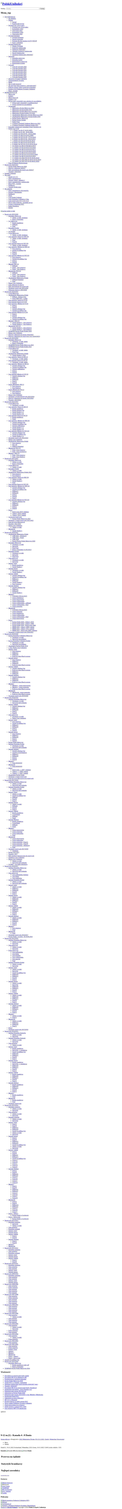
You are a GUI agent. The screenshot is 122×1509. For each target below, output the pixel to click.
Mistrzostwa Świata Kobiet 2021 (22, 110)
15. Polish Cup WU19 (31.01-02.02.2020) (25, 154)
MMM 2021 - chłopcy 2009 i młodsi (23, 627)
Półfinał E (15, 1174)
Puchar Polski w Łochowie (20, 1215)
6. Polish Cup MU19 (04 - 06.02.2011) (24, 139)
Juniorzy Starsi (12, 792)
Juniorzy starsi (12, 563)
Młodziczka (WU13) (14, 271)
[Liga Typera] (5, 1486)
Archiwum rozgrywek (15, 517)
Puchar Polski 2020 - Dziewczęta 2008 (24, 625)
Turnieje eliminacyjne (18, 309)
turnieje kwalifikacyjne (19, 250)
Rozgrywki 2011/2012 (11, 1248)
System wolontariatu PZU (16, 204)
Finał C (14, 498)
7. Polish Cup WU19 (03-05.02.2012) (23, 141)
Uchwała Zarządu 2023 (19, 72)
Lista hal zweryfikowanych (16, 522)
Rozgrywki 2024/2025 (11, 291)
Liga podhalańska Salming (20, 875)
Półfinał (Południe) (18, 279)
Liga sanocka (16, 959)
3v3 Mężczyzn (12, 221)
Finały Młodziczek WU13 (16, 390)
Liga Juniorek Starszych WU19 (17, 360)
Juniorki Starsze (13, 802)
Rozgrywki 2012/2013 (11, 1220)
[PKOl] (18, 1505)
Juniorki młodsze (13, 586)
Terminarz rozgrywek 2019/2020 (18, 696)
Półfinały (15, 224)
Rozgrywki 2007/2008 (11, 1294)
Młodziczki (11, 529)
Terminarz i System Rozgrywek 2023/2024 (21, 396)
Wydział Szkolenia (14, 36)
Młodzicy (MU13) (13, 321)
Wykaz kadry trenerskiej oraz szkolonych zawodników (24, 101)
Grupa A (14, 1160)
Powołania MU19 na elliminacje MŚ (16, 1377)
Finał (13, 226)
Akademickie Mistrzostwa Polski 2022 (20, 472)
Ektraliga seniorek (13, 1117)
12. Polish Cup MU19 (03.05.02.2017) (24, 149)
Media (10, 82)
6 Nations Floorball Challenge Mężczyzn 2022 (26, 123)
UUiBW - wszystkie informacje (17, 864)
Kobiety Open (12, 1349)
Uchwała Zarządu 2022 (19, 73)
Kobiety (10, 96)
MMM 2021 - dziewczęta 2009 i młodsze (24, 630)
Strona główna (5, 1439)
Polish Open (16, 122)
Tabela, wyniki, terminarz (20, 218)
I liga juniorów (12, 1291)
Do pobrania (8, 189)
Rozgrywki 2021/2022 (11, 458)
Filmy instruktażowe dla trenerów (18, 190)
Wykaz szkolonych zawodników (22, 104)
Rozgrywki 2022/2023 (11, 402)
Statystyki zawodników (19, 639)
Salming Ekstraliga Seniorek (16, 1038)
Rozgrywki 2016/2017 (11, 866)
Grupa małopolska (17, 833)
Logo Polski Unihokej (15, 197)
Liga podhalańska (17, 952)
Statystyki (11, 56)
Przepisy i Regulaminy (15, 192)
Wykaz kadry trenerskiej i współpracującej (25, 103)
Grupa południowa (18, 598)
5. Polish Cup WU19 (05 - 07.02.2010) (24, 137)
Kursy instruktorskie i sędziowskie (18, 182)
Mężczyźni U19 (13, 98)
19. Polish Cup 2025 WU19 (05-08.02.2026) (25, 161)
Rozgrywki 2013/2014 (11, 1105)
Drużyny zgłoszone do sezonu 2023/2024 (20, 398)
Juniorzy (11, 1351)
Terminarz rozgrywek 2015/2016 (18, 1029)
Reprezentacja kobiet (18, 63)
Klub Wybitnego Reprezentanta (17, 163)
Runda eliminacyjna (18, 410)
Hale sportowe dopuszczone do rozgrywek (21, 856)
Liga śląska (15, 876)
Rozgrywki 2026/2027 (11, 165)
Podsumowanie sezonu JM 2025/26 (15, 1391)
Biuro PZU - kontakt (14, 184)
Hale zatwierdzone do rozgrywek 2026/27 (21, 170)
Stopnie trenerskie (17, 39)
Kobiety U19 (12, 99)
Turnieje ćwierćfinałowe (19, 752)
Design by (9, 1507)
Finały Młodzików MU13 (16, 384)
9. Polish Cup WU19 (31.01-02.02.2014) (24, 144)
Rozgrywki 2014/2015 (11, 1031)
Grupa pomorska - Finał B (20, 844)
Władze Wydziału (17, 46)
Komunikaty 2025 (17, 29)
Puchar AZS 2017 (13, 852)
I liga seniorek (12, 1268)
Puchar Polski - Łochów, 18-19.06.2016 (20, 936)
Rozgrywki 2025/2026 (11, 214)
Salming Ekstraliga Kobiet (16, 744)
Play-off (14, 445)
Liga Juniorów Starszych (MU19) (18, 236)
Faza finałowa (16, 388)
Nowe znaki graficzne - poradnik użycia (20, 202)
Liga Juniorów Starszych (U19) (17, 300)
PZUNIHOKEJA (10, 17)
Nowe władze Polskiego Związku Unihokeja (18, 1403)
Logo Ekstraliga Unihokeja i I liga (18, 199)
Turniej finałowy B (18, 414)
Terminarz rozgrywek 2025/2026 (18, 288)
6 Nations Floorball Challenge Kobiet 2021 (25, 125)
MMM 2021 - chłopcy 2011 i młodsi (23, 629)
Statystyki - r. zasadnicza (19, 1050)
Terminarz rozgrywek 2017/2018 (18, 849)
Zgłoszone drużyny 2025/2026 (17, 290)
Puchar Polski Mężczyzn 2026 (17, 166)
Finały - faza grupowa (18, 267)
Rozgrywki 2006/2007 (11, 1305)
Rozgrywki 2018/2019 (11, 697)
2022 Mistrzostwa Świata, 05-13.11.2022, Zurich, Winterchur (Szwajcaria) (41, 1439)
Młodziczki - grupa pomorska (21, 692)
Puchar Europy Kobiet (19, 120)
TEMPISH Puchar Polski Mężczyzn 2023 (21, 345)
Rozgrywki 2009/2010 (11, 1274)
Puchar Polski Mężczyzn (15, 742)
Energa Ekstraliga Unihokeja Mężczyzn (20, 635)
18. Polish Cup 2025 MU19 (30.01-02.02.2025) (26, 159)
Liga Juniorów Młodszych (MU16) (19, 247)
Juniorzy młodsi (13, 574)
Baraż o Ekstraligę (17, 219)
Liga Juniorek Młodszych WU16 (18, 374)
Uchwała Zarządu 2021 (19, 75)
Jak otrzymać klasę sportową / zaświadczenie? (22, 85)
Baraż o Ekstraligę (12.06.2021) (21, 549)
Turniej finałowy (17, 481)
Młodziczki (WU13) (14, 326)
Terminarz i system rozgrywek (17, 777)
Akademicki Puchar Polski (16, 775)
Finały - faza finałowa (18, 269)
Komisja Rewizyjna (18, 24)
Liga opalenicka (17, 878)
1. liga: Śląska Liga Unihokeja (17, 648)
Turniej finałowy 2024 (19, 355)
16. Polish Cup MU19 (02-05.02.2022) (24, 156)
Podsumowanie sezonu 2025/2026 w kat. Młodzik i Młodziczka (24, 1394)
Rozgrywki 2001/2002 (11, 1344)
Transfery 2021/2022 (14, 524)
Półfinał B (15, 379)
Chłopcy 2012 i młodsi (19, 515)
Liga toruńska (16, 955)
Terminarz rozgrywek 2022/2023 (18, 438)
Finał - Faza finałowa (18, 457)
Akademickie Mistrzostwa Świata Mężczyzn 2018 (27, 115)
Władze (10, 20)
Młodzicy (11, 594)
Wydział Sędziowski (14, 44)
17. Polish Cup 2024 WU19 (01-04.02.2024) (25, 158)
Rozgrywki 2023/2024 (11, 338)
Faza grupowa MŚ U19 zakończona (15, 1408)
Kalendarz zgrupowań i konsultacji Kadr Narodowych (24, 127)
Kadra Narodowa (13, 206)
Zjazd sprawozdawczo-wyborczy (15, 1405)
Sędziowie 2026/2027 (18, 49)
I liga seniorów (12, 1043)
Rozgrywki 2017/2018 (11, 780)
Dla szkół (7, 175)
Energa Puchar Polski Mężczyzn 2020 (23, 541)
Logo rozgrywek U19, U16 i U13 (18, 201)
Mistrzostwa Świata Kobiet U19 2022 (23, 113)
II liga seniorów (13, 1287)
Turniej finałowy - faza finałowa (22, 324)
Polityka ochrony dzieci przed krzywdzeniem (22, 87)
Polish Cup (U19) (13, 128)
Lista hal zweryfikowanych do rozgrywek (21, 778)
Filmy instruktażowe (14, 178)
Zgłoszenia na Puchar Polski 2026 (15, 1393)
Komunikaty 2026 (17, 32)
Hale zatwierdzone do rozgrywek (18, 286)
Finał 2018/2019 (17, 763)
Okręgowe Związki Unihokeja (17, 79)
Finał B (14, 242)
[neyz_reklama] (6, 1491)
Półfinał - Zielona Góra (19, 297)
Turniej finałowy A (18, 412)
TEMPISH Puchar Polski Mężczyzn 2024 (17, 1368)
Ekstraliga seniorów (14, 1107)
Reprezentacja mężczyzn (19, 61)
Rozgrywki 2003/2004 (11, 1334)
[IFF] (15, 1500)
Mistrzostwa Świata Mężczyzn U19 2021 (24, 111)
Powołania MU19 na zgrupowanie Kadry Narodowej (21, 1388)
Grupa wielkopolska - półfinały (21, 603)
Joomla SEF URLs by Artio (5, 1475)
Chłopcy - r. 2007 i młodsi (20, 773)
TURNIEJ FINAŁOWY (19, 596)
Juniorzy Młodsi (13, 811)
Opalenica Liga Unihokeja (16, 857)
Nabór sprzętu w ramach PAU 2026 (15, 1407)
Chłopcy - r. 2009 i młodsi (20, 771)
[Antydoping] (6, 1504)
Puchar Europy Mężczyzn (20, 118)
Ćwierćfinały (16, 814)
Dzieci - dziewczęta (14, 1217)
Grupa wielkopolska (18, 601)
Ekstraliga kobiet (17, 60)
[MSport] (4, 1502)
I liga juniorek (12, 1293)
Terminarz (15, 850)
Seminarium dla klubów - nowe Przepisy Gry (18, 1389)
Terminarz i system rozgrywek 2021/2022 (20, 520)
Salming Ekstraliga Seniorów (17, 1033)
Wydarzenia (12, 106)
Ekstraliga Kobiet (13, 228)
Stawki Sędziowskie (18, 53)
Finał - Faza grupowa (18, 450)
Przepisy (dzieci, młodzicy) (16, 180)
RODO (10, 208)
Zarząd (14, 22)
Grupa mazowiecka (18, 599)
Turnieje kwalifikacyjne (19, 310)
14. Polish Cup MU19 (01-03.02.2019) (24, 153)
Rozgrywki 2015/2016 (11, 938)
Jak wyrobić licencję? (14, 84)
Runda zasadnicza (17, 223)
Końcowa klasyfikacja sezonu (21, 656)
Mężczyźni (11, 94)
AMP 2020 (15, 539)
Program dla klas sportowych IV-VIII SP (24, 41)
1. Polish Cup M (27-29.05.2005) (22, 130)
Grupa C (14, 1164)
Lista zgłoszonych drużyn (16, 285)
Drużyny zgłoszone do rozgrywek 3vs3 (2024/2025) (24, 336)
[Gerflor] (4, 1493)
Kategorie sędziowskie (19, 48)
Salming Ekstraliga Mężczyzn (17, 699)
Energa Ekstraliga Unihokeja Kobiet (19, 641)
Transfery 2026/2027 (14, 171)
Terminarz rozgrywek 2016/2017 (18, 935)
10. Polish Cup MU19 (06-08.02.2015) (24, 146)
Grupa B (14, 1162)
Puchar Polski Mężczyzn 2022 (21, 519)
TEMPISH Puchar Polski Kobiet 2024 (20, 331)
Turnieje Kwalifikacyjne (19, 259)
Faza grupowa (16, 248)
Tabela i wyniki (17, 462)
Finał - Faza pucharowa (19, 451)
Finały (14, 419)
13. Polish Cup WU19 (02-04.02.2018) (24, 151)
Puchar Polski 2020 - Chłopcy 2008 (23, 623)
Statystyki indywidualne (19, 703)
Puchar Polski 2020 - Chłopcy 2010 (23, 622)
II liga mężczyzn (13, 950)
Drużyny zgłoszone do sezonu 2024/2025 (20, 334)
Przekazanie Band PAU (12, 1396)
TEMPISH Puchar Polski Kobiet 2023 (20, 347)
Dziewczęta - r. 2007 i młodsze (21, 770)
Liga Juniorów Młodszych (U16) (18, 304)
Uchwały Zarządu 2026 (19, 67)
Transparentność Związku (16, 80)
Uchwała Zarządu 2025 (19, 68)
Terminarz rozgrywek (14, 1103)
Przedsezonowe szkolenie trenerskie (15, 1379)
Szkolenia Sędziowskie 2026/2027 (22, 55)
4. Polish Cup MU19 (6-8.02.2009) (22, 135)
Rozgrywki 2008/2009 (11, 1284)
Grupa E (14, 1167)
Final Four (15, 352)
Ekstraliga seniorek (14, 1229)
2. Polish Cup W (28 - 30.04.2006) (22, 132)
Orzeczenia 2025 (17, 30)
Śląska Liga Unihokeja (15, 283)
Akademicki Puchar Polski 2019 (18, 646)
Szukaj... (3, 8)
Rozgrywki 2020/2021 (11, 532)
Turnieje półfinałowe (18, 369)
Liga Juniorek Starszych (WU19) (18, 243)
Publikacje (11, 185)
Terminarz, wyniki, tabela (20, 341)
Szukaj (42, 8)
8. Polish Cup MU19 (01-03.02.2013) (23, 142)
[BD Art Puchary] (6, 1489)
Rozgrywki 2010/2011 (11, 1263)
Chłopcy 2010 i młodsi (19, 513)
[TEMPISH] (5, 1488)
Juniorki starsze (13, 568)
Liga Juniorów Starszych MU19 (18, 357)
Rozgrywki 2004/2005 (11, 1323)
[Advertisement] (61, 1422)
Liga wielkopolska (17, 957)
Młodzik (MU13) (13, 264)
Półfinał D (15, 1205)
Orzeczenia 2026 (17, 34)
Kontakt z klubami (10, 173)
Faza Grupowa (16, 584)
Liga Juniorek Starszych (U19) (17, 302)
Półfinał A (15, 377)
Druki (10, 196)
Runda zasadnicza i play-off (20, 1365)
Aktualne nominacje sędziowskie (22, 51)
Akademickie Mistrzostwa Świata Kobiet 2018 (26, 116)
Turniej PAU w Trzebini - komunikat (16, 1382)
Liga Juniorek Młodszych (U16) (18, 312)
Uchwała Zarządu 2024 (19, 70)
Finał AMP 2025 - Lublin (19, 298)
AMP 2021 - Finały (18, 537)
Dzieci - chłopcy (13, 1213)
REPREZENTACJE (11, 92)
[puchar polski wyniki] (8, 211)
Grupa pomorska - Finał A (20, 842)
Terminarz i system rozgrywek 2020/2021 (20, 632)
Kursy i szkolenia (17, 42)
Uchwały (11, 65)
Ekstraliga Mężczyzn (14, 216)
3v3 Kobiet (11, 231)
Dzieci (10, 510)
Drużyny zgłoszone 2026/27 (16, 168)
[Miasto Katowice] (7, 1483)
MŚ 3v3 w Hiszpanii (11, 1400)
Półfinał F (15, 1155)
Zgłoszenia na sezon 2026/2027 (14, 1398)
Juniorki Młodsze (13, 820)
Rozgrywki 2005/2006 (11, 1313)
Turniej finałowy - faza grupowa (22, 322)
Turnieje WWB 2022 (14, 187)
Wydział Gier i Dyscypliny (16, 25)
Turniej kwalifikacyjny (19, 434)
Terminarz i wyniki (18, 405)
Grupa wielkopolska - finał (20, 605)
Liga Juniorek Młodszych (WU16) (18, 255)
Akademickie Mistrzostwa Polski (18, 278)
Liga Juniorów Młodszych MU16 (18, 364)
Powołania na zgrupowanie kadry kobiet (17, 1376)
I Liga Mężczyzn (13, 233)
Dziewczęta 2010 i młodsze (20, 512)
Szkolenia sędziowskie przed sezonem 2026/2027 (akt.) (21, 1384)
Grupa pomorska (17, 606)
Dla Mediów (12, 18)
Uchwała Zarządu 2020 (19, 77)
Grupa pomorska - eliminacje (21, 845)
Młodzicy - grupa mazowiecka (21, 685)
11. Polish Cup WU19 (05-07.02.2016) (24, 147)
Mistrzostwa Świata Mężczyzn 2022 (23, 108)
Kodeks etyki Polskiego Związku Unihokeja (21, 89)
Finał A (14, 252)
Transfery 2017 (13, 854)
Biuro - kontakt (13, 91)
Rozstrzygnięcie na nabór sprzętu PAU (16, 1401)
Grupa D (15, 1165)
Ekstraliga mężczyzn (18, 58)
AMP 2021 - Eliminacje (19, 536)
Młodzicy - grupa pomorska (20, 687)
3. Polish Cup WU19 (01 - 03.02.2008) (24, 134)
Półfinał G (15, 1157)
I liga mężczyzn (13, 558)
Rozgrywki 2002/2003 (11, 1341)
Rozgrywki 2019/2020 (11, 634)
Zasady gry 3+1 (13, 177)
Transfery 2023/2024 (14, 400)
